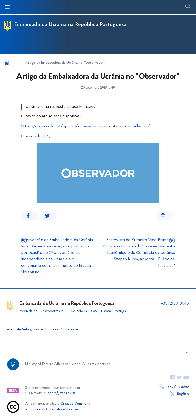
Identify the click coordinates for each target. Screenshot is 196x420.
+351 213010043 (175, 303)
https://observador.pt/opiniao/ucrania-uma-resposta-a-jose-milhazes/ (85, 126)
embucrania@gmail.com (59, 329)
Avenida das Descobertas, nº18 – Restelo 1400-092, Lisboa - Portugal (73, 311)
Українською (178, 386)
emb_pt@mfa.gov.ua (23, 329)
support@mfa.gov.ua (60, 393)
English (183, 394)
